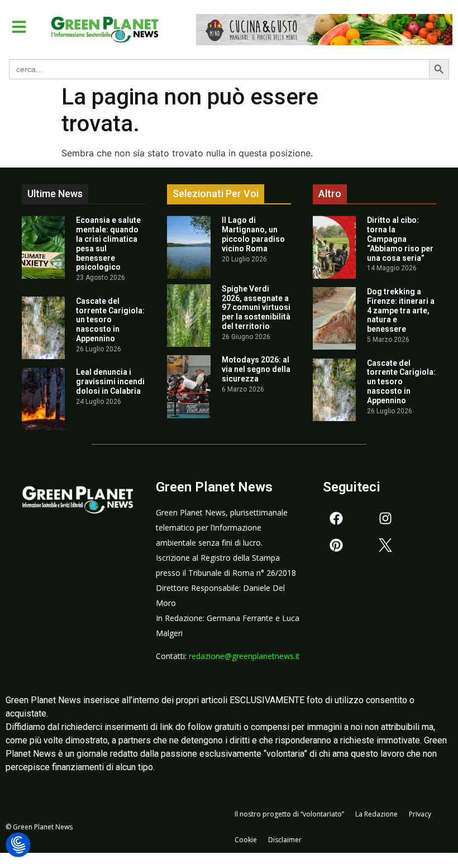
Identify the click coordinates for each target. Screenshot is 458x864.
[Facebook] (336, 518)
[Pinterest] (336, 545)
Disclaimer (285, 839)
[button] (19, 26)
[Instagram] (385, 518)
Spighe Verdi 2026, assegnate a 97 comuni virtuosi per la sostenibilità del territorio (256, 307)
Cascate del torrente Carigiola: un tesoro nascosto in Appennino (110, 320)
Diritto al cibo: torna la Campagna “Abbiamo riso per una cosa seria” (400, 239)
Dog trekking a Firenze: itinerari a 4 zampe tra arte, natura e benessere (401, 310)
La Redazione (376, 814)
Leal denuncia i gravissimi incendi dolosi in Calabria (110, 381)
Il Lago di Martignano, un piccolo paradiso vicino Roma (253, 234)
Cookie (246, 839)
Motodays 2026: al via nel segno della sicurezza (256, 369)
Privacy (420, 814)
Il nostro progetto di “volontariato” (289, 814)
